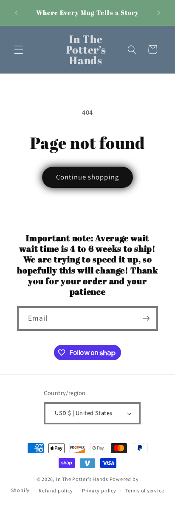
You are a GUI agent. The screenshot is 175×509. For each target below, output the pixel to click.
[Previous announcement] (16, 12)
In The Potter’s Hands (82, 479)
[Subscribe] (146, 318)
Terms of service (144, 490)
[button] (18, 49)
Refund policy (56, 490)
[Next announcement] (159, 12)
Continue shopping (87, 177)
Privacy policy (99, 490)
